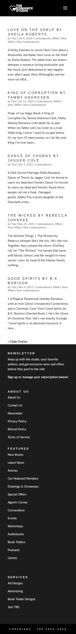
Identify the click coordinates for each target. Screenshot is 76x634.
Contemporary (42, 38)
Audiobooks (16, 534)
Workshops (15, 526)
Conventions (16, 510)
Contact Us (15, 405)
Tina (13, 38)
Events (12, 518)
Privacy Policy (17, 421)
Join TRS (13, 607)
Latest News (16, 462)
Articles (13, 470)
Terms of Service (19, 437)
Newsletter (15, 413)
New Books (16, 454)
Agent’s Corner (18, 502)
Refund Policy (17, 429)
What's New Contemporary (24, 42)
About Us (14, 397)
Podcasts (14, 550)
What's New (59, 38)
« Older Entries (18, 341)
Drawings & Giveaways (23, 486)
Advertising (15, 591)
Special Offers (17, 494)
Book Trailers (16, 542)
